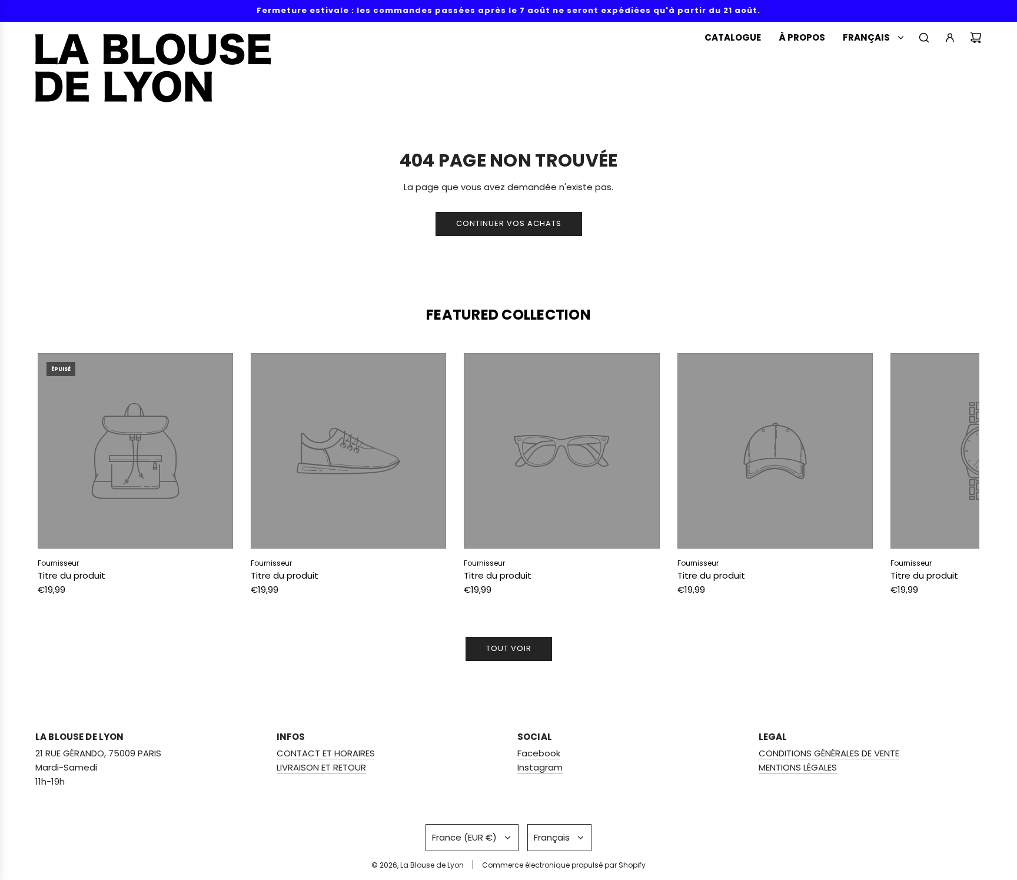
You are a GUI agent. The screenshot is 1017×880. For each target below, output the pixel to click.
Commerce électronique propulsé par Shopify (564, 865)
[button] (59, 477)
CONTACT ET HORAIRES (326, 753)
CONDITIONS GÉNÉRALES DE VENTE (829, 753)
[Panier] (976, 38)
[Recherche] (924, 38)
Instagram (540, 767)
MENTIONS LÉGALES (798, 767)
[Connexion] (950, 38)
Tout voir (508, 648)
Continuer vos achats (508, 223)
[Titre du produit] (135, 451)
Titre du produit (71, 575)
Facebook (538, 753)
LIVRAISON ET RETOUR (321, 767)
